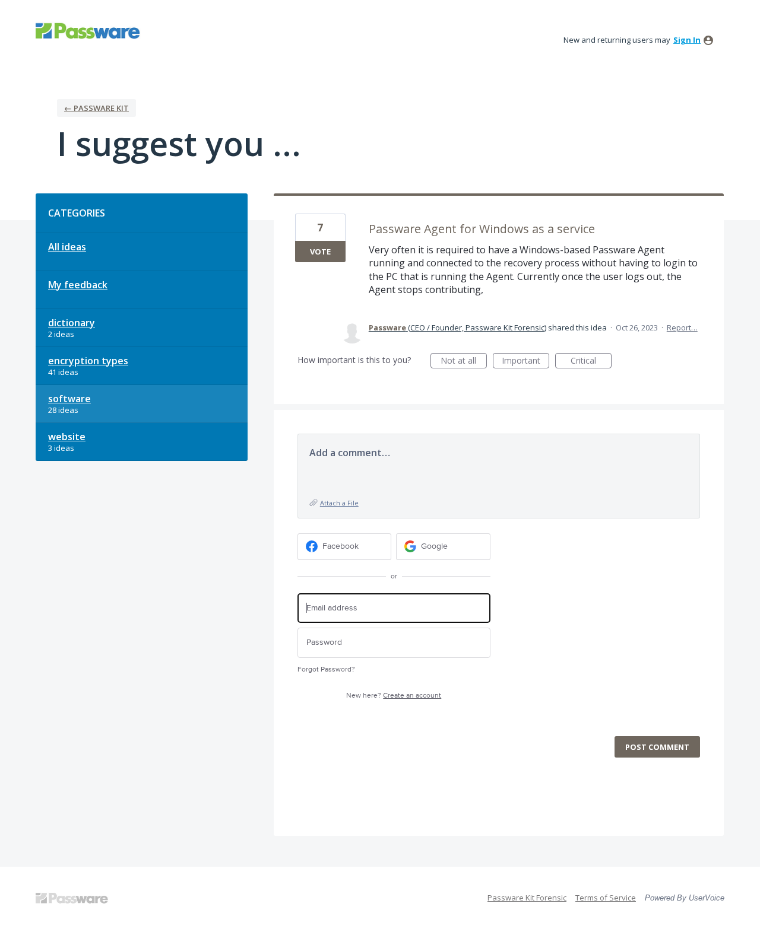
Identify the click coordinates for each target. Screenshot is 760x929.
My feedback (77, 284)
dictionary (71, 322)
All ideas (67, 246)
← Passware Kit (96, 108)
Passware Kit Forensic (526, 897)
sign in (687, 39)
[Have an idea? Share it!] (89, 30)
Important (525, 361)
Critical (591, 361)
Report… (682, 327)
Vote (320, 251)
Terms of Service (605, 897)
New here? (393, 695)
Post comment (657, 747)
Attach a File (339, 502)
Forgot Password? (326, 669)
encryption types (88, 360)
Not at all (464, 361)
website (67, 436)
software (69, 398)
